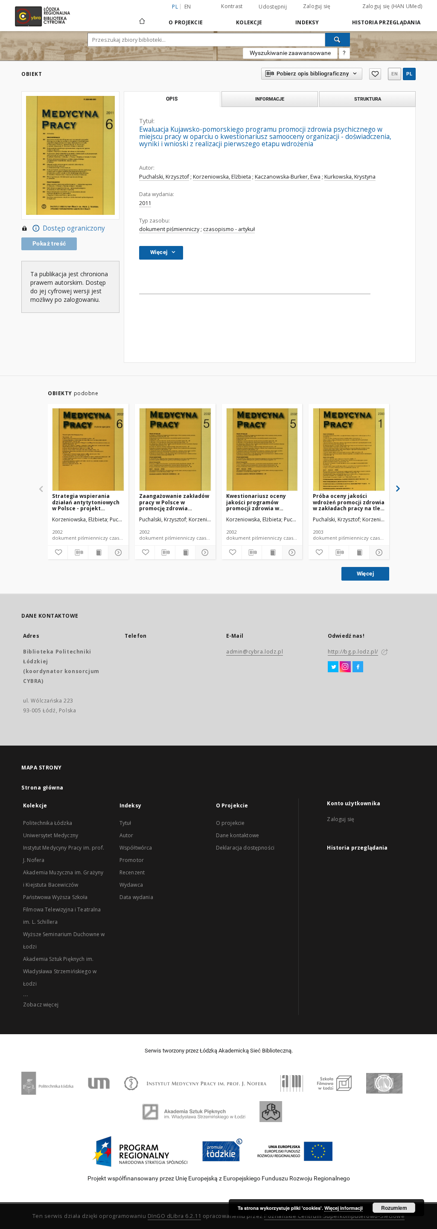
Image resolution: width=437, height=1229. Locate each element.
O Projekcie (186, 22)
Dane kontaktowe (237, 835)
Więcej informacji (343, 1208)
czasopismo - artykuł (229, 229)
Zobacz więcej (40, 1004)
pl (409, 74)
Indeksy (307, 22)
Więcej (365, 573)
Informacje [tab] (269, 99)
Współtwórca (135, 847)
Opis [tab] (172, 99)
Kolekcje (249, 22)
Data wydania (136, 897)
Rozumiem (394, 1208)
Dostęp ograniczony (74, 228)
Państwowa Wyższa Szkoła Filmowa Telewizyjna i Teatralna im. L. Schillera (62, 909)
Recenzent (132, 872)
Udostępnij (273, 6)
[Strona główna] (142, 17)
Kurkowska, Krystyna (350, 176)
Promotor (131, 860)
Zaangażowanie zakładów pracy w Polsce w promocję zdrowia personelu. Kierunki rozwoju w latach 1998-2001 (174, 502)
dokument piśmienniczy (169, 229)
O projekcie (230, 823)
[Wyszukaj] (337, 39)
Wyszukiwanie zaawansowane (290, 52)
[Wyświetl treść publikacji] (98, 552)
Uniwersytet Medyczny (50, 835)
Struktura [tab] (367, 99)
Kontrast (231, 6)
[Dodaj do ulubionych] (375, 74)
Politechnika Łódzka (47, 823)
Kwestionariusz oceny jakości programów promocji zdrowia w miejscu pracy (256, 502)
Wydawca (131, 884)
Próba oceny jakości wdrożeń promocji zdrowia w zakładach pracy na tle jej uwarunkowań (349, 502)
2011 (145, 203)
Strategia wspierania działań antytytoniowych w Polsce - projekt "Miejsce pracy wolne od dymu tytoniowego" (85, 502)
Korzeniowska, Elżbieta (222, 176)
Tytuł (125, 823)
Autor (126, 835)
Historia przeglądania (386, 22)
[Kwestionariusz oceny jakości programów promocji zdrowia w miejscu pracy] (262, 450)
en (187, 6)
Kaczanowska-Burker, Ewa (287, 176)
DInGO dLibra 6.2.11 (174, 1216)
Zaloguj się (317, 6)
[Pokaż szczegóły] (117, 552)
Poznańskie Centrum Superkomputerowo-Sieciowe (334, 1216)
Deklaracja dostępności (245, 847)
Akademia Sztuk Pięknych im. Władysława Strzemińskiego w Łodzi (59, 971)
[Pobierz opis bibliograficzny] (77, 552)
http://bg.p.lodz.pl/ (353, 651)
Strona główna (42, 787)
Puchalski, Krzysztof (164, 176)
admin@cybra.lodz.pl (254, 651)
